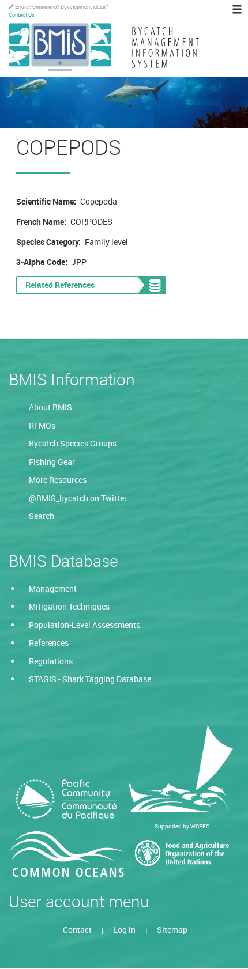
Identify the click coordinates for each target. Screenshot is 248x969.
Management (53, 588)
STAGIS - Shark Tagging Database (90, 678)
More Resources (58, 479)
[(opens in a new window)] (66, 800)
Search (41, 515)
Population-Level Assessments (84, 624)
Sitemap (172, 929)
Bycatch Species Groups (73, 443)
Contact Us (22, 14)
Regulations (51, 661)
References (49, 642)
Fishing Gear (52, 461)
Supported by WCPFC (182, 826)
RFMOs (42, 425)
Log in (124, 929)
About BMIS (50, 407)
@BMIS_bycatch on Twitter (78, 498)
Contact (77, 929)
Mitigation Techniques (69, 606)
